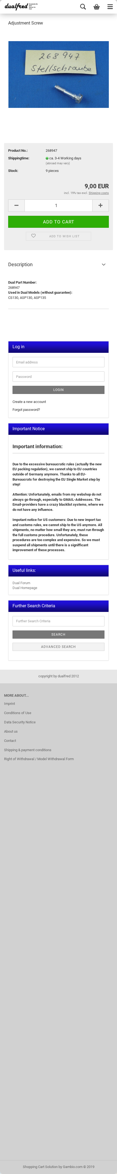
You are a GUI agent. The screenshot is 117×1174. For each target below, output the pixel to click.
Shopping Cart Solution (40, 1167)
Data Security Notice (20, 722)
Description (20, 264)
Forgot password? (26, 410)
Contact (10, 741)
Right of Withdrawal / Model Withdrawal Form (39, 759)
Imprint (9, 704)
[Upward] (102, 1165)
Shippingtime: (18, 158)
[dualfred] (20, 7)
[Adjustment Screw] (58, 72)
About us (11, 731)
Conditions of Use (17, 713)
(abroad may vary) (58, 163)
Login (58, 390)
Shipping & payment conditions (27, 750)
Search (58, 634)
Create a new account (29, 402)
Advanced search (58, 647)
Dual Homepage (25, 588)
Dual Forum (21, 583)
